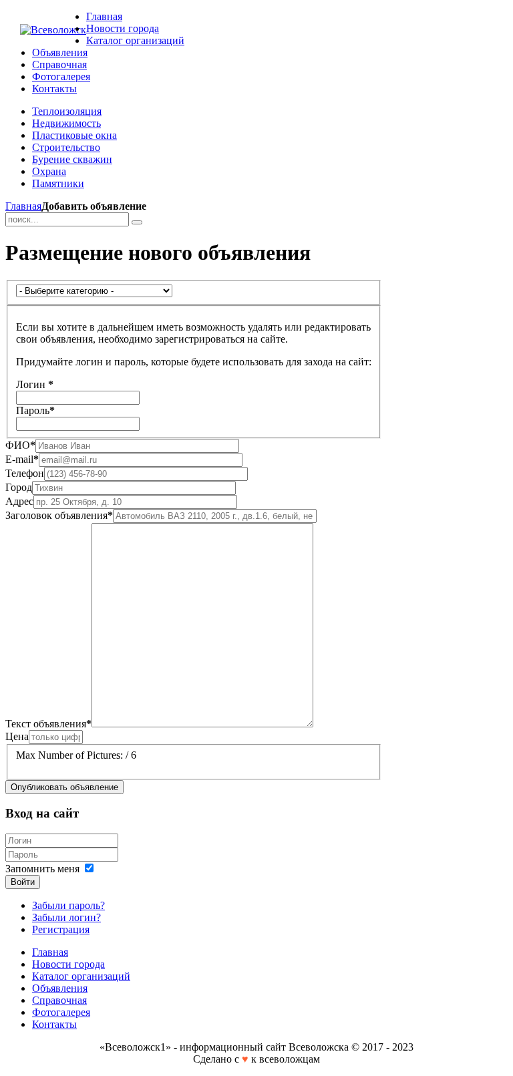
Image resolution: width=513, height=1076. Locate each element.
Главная (23, 206)
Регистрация (61, 929)
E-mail (22, 459)
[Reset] (137, 222)
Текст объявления (48, 723)
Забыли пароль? (68, 905)
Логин (34, 384)
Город (18, 487)
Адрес (19, 501)
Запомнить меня (42, 868)
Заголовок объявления (59, 515)
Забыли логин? (66, 917)
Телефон (24, 473)
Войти (23, 882)
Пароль (35, 410)
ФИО (20, 445)
